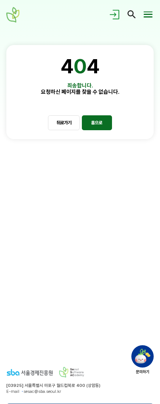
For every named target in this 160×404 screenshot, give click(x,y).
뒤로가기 (64, 122)
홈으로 (96, 122)
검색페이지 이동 (131, 14)
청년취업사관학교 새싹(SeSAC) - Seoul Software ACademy (14, 14)
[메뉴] (148, 14)
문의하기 (142, 371)
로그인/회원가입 (115, 14)
